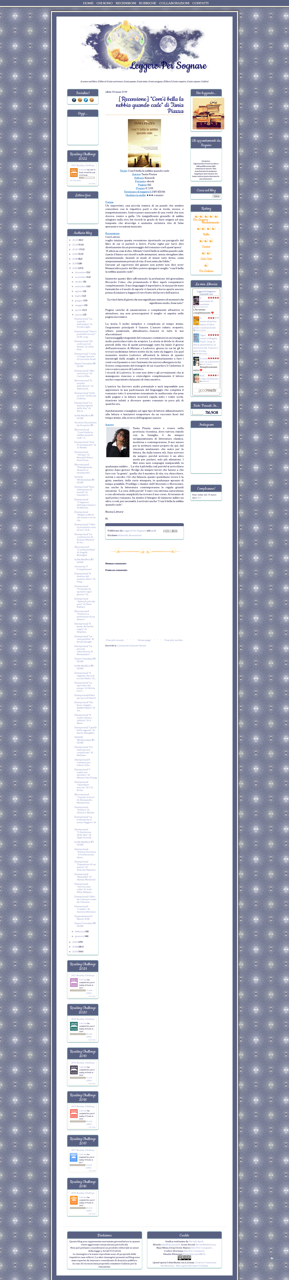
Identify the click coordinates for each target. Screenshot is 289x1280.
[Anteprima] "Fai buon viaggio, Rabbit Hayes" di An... (85, 706)
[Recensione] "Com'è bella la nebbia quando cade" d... (84, 433)
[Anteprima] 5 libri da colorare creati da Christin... (85, 899)
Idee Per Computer (201, 1247)
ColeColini (83, 169)
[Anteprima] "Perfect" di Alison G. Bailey (84, 809)
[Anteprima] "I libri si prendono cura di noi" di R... (85, 527)
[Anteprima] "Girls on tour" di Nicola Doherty (85, 395)
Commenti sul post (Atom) (131, 645)
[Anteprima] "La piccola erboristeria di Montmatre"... (84, 650)
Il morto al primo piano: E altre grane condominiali (205, 322)
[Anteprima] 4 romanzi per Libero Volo (83, 762)
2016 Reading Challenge (83, 1192)
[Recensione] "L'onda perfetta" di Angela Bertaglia (85, 551)
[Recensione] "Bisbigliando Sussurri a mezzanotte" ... (83, 468)
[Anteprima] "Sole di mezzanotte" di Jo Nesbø (85, 444)
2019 (75, 254)
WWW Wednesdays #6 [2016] (85, 479)
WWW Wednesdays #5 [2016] (85, 740)
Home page (144, 640)
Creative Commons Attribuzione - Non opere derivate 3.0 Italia (188, 1264)
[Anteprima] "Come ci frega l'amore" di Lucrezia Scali (85, 356)
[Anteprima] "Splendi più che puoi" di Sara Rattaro (85, 602)
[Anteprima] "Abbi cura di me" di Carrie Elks (84, 373)
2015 (75, 942)
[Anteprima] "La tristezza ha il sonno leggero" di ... (85, 821)
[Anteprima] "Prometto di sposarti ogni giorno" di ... (83, 590)
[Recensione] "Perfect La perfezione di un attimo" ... (85, 615)
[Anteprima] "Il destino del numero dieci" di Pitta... (85, 577)
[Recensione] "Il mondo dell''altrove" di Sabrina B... (84, 384)
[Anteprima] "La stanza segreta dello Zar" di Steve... (84, 406)
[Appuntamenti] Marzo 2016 (83, 917)
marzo (79, 314)
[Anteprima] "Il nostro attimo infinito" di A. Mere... (83, 719)
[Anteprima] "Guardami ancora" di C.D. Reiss (84, 786)
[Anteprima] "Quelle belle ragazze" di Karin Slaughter (86, 730)
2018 (75, 258)
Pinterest (188, 1254)
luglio (78, 295)
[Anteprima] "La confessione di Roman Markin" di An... (85, 538)
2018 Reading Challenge (83, 1106)
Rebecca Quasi (200, 330)
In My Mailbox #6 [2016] (84, 416)
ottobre (79, 281)
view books (92, 183)
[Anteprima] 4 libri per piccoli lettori (85, 696)
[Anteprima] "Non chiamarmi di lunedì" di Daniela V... (84, 490)
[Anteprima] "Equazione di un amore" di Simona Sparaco (85, 865)
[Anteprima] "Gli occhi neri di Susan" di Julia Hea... (84, 345)
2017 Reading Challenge (83, 1149)
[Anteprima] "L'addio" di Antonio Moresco (85, 909)
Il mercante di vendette (206, 301)
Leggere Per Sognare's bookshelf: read (206, 293)
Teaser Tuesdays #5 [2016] (85, 659)
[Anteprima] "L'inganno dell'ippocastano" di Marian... (85, 503)
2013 (75, 951)
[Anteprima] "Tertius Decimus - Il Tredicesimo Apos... (85, 853)
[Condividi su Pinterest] (176, 530)
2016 (75, 268)
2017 (74, 263)
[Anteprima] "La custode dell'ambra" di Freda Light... (83, 322)
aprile (78, 310)
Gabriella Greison (201, 353)
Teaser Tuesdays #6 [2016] (85, 364)
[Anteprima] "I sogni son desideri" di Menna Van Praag (86, 773)
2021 (75, 244)
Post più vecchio (174, 640)
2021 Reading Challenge (83, 975)
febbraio (80, 931)
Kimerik (123, 535)
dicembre (80, 272)
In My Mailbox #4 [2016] (84, 666)
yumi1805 (199, 1254)
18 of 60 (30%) (75, 180)
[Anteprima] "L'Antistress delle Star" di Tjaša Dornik (83, 833)
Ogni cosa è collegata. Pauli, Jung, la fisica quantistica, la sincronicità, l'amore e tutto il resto (205, 343)
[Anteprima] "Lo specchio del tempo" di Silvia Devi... (85, 686)
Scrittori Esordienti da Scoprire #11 (86, 423)
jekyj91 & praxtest (171, 1244)
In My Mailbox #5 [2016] (84, 560)
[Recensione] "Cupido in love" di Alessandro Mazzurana (85, 798)
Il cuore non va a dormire (209, 360)
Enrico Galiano (207, 364)
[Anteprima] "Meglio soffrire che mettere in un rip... (85, 516)
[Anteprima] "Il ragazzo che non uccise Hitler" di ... (85, 675)
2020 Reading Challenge (83, 1018)
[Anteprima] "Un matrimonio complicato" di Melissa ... (84, 751)
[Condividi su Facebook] (173, 530)
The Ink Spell (196, 1241)
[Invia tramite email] (164, 530)
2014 (75, 946)
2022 (75, 240)
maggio (79, 305)
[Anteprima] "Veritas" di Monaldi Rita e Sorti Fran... (84, 456)
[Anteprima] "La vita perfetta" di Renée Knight (84, 639)
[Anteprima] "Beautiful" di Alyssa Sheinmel (85, 876)
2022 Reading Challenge (83, 165)
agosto (79, 291)
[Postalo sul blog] (167, 530)
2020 (75, 249)
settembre (80, 286)
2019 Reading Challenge (83, 1062)
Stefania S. (205, 381)
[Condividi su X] (170, 530)
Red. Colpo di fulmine (209, 377)
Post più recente (115, 640)
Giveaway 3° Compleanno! (83, 567)
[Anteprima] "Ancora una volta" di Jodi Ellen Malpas (83, 888)
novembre (81, 277)
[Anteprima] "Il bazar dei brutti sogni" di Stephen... (84, 627)
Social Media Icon (206, 1244)
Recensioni (135, 535)
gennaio (80, 936)
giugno (79, 300)
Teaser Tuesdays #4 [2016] (85, 924)
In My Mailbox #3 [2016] (84, 843)
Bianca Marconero (201, 306)
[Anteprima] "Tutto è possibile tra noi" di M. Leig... (86, 334)
